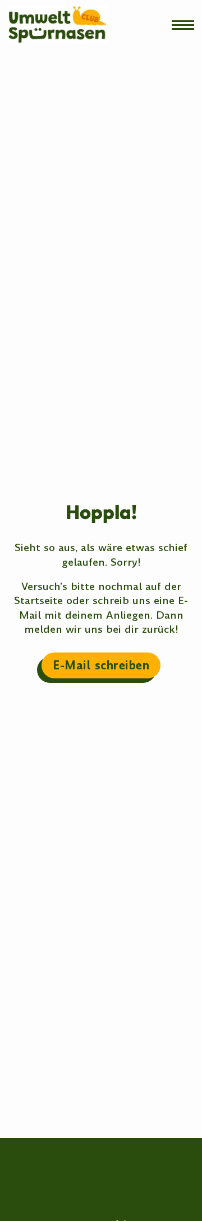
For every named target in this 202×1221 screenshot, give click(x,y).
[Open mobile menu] (183, 24)
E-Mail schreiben (101, 665)
